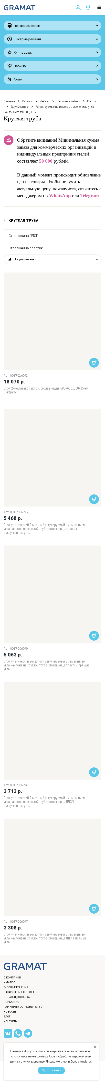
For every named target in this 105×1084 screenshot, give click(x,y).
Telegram (89, 195)
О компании (12, 977)
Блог (7, 1016)
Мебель (44, 101)
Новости (10, 1011)
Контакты (10, 1021)
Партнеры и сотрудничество (23, 1007)
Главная (9, 101)
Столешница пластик (26, 248)
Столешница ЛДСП (23, 236)
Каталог (27, 101)
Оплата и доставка (17, 997)
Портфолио (11, 1002)
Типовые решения (16, 987)
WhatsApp (60, 195)
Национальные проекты (21, 992)
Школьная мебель (68, 101)
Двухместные (19, 106)
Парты (91, 101)
